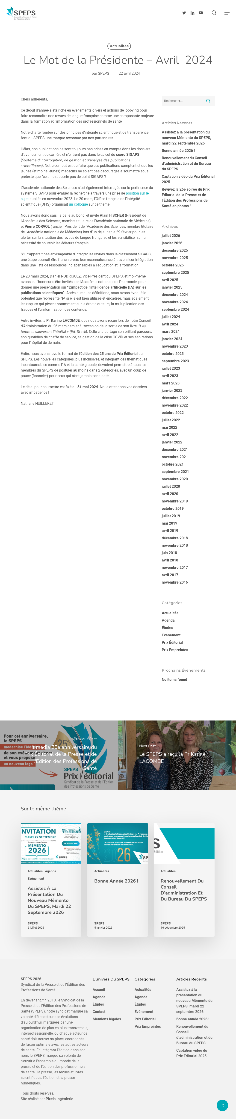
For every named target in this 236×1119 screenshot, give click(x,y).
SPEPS (103, 73)
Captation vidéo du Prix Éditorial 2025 (188, 179)
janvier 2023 (172, 390)
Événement (171, 635)
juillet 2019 (171, 516)
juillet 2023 (171, 368)
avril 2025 (170, 280)
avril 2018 (170, 560)
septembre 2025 (175, 272)
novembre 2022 (175, 405)
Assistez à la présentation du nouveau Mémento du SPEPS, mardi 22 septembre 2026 (186, 137)
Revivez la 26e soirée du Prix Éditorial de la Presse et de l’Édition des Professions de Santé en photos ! (185, 197)
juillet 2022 (171, 420)
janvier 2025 (172, 287)
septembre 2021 (175, 471)
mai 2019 (169, 523)
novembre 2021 (175, 457)
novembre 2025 (175, 258)
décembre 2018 (175, 538)
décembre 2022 (175, 398)
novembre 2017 (175, 567)
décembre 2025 (175, 250)
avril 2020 (170, 494)
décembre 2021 (175, 449)
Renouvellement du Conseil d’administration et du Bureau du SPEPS (186, 163)
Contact (99, 1012)
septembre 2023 (175, 361)
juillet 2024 (171, 317)
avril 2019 (170, 530)
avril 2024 (170, 324)
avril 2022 (170, 435)
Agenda (168, 620)
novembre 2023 (175, 346)
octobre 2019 (173, 508)
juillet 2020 (171, 486)
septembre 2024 (175, 309)
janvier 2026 (172, 243)
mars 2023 (171, 383)
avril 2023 (170, 376)
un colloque (78, 204)
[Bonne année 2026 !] (117, 880)
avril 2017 (170, 575)
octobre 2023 (173, 353)
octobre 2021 (173, 464)
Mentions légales (107, 1019)
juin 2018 (169, 553)
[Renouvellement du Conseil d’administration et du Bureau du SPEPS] (184, 880)
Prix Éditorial (172, 642)
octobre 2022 (173, 412)
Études (167, 628)
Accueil (99, 989)
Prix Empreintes (175, 650)
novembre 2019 (175, 501)
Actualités (119, 46)
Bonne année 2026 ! (178, 150)
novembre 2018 (175, 545)
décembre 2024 (175, 294)
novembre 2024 (175, 302)
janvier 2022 (172, 442)
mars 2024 (171, 331)
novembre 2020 (175, 479)
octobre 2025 (173, 265)
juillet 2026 (171, 235)
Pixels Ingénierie (59, 1099)
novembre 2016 (175, 582)
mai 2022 (169, 427)
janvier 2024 (172, 339)
